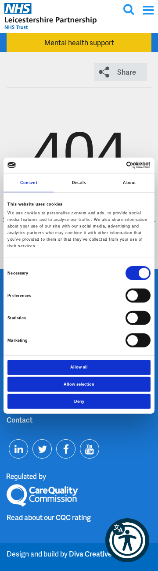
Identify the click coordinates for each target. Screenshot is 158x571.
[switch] (138, 296)
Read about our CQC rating (49, 517)
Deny (79, 401)
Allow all (79, 367)
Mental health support (79, 42)
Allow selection (79, 384)
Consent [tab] (28, 183)
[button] (127, 540)
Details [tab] (79, 183)
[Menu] (148, 10)
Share (126, 72)
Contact (19, 420)
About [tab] (129, 183)
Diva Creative (90, 554)
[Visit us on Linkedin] (18, 449)
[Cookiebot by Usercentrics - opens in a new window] (113, 165)
